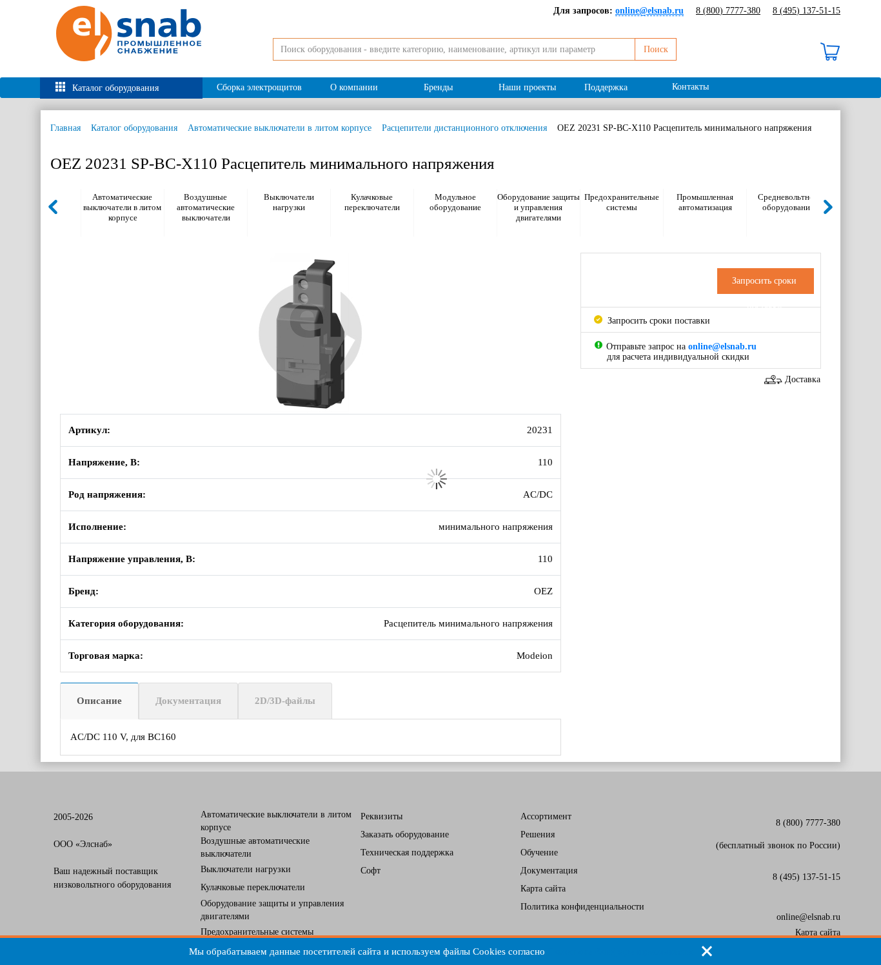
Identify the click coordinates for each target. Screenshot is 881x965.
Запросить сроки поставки (657, 321)
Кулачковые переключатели (372, 202)
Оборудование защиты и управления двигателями (538, 207)
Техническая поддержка (407, 852)
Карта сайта (543, 888)
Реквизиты (381, 816)
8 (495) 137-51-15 (806, 10)
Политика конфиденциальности (582, 906)
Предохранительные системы (621, 202)
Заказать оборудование (405, 834)
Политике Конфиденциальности (620, 951)
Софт (371, 870)
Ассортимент (545, 816)
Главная (65, 128)
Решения (537, 834)
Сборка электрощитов (259, 87)
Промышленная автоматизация (705, 202)
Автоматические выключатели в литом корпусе (279, 128)
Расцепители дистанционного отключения (464, 128)
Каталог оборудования (115, 88)
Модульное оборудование (455, 202)
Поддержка (606, 87)
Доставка (802, 379)
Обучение (539, 852)
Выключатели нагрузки (289, 202)
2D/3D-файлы (285, 701)
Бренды (438, 87)
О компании (354, 87)
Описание (99, 701)
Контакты (690, 87)
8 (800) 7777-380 (728, 10)
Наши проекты (527, 87)
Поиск (656, 49)
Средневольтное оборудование (788, 202)
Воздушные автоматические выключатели (206, 207)
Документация (188, 701)
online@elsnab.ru (808, 917)
